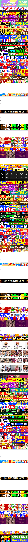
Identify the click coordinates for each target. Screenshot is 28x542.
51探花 (17, 177)
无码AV (2, 177)
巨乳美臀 (17, 173)
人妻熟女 (21, 173)
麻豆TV (12, 177)
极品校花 (21, 180)
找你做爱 (17, 174)
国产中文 (7, 180)
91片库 (21, 177)
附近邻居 (7, 174)
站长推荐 (2, 174)
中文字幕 (12, 173)
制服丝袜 (26, 173)
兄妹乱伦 (12, 180)
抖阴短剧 (26, 180)
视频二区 (2, 173)
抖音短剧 (7, 177)
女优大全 (26, 177)
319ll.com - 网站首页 (6, 10)
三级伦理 (7, 173)
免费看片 (2, 180)
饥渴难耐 (12, 174)
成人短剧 (17, 180)
